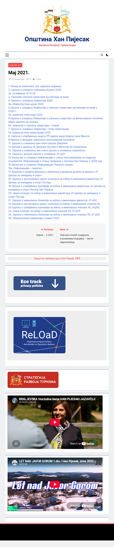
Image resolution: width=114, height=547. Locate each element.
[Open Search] (102, 55)
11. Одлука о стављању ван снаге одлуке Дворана (37, 143)
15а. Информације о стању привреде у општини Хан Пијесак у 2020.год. (60, 161)
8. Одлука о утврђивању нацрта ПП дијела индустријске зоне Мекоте (49, 136)
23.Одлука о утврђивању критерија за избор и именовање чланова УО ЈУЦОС (54, 207)
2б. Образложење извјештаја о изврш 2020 (33, 218)
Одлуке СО (15, 65)
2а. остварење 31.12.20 (21, 93)
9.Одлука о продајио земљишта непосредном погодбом (41, 139)
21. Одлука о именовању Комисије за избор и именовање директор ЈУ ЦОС (52, 200)
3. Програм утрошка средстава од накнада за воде (38, 96)
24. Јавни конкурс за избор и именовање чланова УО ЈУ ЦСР (44, 210)
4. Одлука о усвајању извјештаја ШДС (30, 100)
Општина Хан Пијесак (57, 39)
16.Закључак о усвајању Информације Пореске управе (40, 164)
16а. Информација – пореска (25, 168)
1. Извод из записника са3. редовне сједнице (34, 86)
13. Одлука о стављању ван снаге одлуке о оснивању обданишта (46, 150)
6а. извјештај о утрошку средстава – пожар (33, 125)
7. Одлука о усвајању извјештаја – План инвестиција (38, 128)
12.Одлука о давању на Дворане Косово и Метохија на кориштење (47, 146)
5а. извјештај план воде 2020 (25, 114)
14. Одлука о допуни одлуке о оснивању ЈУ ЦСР (36, 153)
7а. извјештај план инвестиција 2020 (29, 132)
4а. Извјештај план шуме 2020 (26, 103)
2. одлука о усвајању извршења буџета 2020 (34, 89)
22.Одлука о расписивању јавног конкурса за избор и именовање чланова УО (54, 203)
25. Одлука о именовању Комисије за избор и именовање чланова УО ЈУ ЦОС (54, 214)
